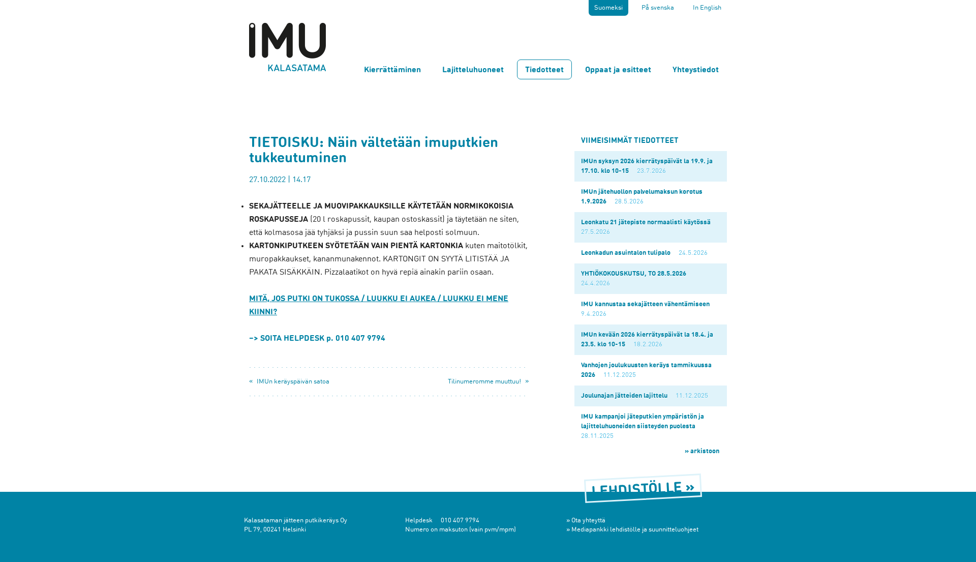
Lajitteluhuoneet (473, 70)
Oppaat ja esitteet (618, 70)
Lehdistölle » (643, 490)
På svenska (658, 8)
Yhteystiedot (696, 70)
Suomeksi (608, 8)
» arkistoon (702, 451)
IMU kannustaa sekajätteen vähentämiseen (645, 304)
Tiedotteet (544, 70)
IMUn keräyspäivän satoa (293, 381)
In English (707, 8)
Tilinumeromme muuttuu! (484, 381)
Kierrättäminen (392, 70)
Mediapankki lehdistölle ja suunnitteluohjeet (634, 529)
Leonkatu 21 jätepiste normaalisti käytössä (646, 222)
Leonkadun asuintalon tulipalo (625, 253)
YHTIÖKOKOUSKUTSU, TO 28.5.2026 (633, 274)
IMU (287, 46)
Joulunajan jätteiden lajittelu (624, 396)
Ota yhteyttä (588, 520)
